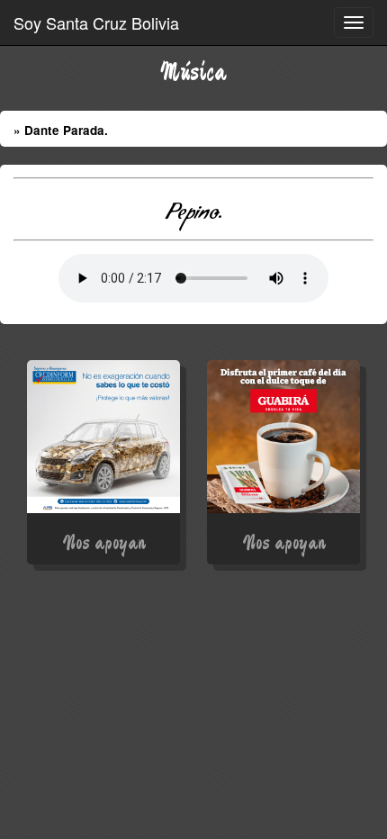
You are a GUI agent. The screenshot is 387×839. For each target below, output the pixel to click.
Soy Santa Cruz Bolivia (96, 22)
